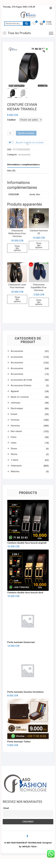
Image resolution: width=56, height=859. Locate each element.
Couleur (11, 119)
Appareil (15, 391)
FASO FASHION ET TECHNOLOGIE (26, 843)
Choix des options (17, 248)
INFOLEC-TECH (29, 846)
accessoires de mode (21, 379)
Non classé (16, 431)
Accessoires (17, 351)
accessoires (24, 154)
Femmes (15, 419)
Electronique (17, 408)
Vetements (16, 465)
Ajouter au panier (26, 133)
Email (6, 808)
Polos (13, 437)
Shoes (14, 448)
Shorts (14, 454)
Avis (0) (11, 170)
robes (13, 442)
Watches (15, 471)
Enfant (14, 414)
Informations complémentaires (23, 164)
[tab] (23, 165)
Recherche (26, 23)
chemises (15, 402)
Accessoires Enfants (21, 385)
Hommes (15, 425)
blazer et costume (20, 397)
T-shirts (14, 460)
